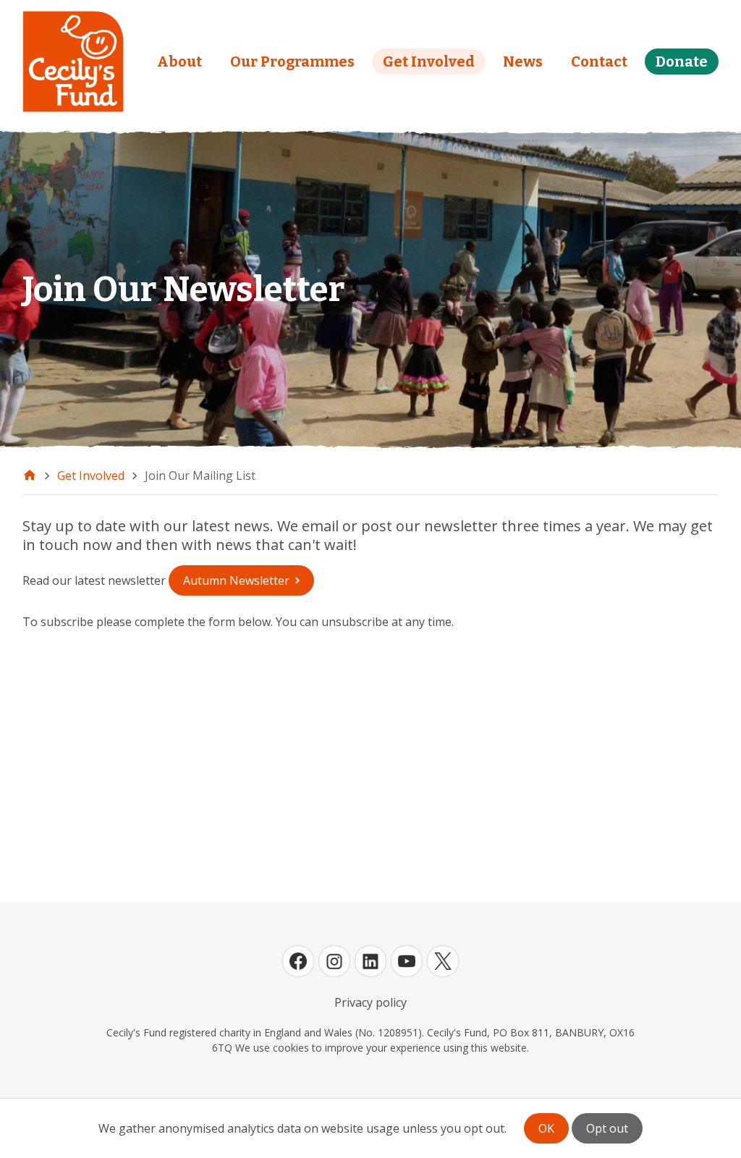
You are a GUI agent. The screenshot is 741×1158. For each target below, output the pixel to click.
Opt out (607, 1128)
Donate (682, 61)
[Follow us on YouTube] (406, 961)
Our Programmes (292, 61)
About (179, 61)
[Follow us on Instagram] (334, 961)
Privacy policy (370, 1002)
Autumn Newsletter (236, 580)
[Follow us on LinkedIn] (370, 961)
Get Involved (429, 61)
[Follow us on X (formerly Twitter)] (443, 961)
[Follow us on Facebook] (298, 961)
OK (546, 1128)
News (523, 61)
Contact (599, 61)
